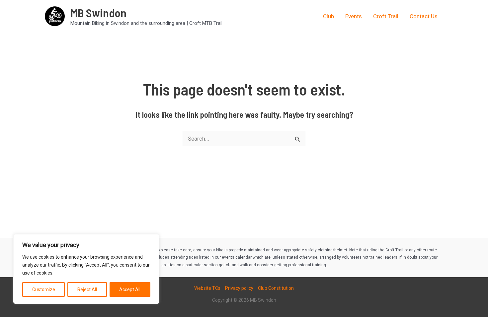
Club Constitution (276, 288)
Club (328, 16)
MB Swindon (98, 13)
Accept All (129, 289)
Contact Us (424, 16)
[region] (86, 269)
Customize (43, 289)
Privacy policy (239, 288)
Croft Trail (385, 16)
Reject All (87, 289)
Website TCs (207, 288)
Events (353, 16)
